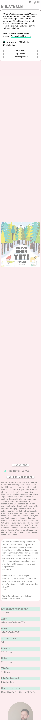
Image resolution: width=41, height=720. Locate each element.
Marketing (10, 45)
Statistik (25, 42)
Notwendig (11, 42)
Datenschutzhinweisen (21, 36)
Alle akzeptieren (20, 57)
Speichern (20, 54)
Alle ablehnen (20, 51)
